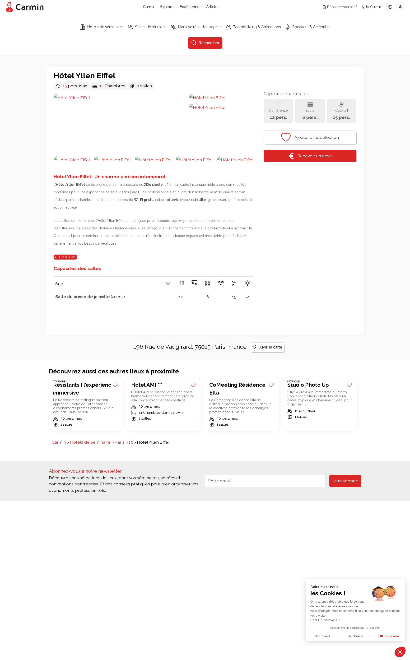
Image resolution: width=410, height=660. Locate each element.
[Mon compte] (400, 7)
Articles (212, 7)
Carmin (149, 7)
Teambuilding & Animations (257, 27)
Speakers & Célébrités (311, 27)
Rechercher (209, 43)
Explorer (167, 7)
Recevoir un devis (314, 155)
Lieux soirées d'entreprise (200, 27)
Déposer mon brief (342, 7)
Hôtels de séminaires (105, 27)
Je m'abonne (345, 480)
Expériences (190, 7)
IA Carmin (373, 7)
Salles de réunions (151, 27)
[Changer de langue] (390, 7)
